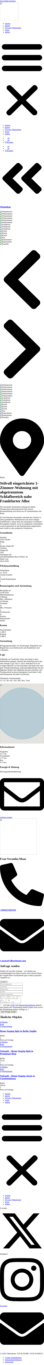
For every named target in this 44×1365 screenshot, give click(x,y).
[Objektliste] (22, 202)
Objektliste (5, 207)
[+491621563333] (22, 905)
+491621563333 (8, 910)
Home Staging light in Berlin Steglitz (18, 1031)
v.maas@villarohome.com (13, 960)
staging (7, 24)
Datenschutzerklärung (27, 1005)
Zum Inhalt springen (8, 1)
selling (7, 32)
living (7, 30)
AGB (12, 1005)
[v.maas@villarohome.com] (22, 956)
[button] (22, 78)
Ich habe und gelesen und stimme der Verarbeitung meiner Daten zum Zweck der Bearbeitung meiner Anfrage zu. (21, 1007)
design (7, 26)
